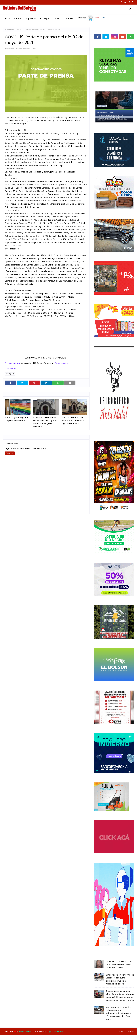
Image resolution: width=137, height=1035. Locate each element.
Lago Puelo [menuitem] (31, 18)
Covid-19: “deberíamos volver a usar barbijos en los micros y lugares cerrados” (45, 422)
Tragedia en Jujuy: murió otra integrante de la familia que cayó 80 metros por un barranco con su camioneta (120, 995)
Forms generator (13, 363)
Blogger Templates (54, 1031)
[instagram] (129, 2)
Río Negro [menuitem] (45, 18)
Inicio (7, 29)
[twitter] (125, 2)
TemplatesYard (25, 1031)
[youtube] (122, 36)
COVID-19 (14, 29)
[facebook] (121, 2)
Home (121, 1031)
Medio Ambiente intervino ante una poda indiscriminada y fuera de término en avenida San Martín (118, 1013)
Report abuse (61, 363)
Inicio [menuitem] (7, 18)
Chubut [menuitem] (57, 18)
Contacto (130, 1031)
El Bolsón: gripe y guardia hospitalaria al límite (17, 419)
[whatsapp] (130, 36)
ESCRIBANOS (11, 368)
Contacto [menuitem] (68, 18)
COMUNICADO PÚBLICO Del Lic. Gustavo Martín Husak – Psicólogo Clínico (119, 964)
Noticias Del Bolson (14, 48)
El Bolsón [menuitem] (18, 18)
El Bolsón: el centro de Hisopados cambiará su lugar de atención (73, 420)
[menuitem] (91, 18)
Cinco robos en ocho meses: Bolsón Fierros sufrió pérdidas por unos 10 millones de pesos (120, 979)
